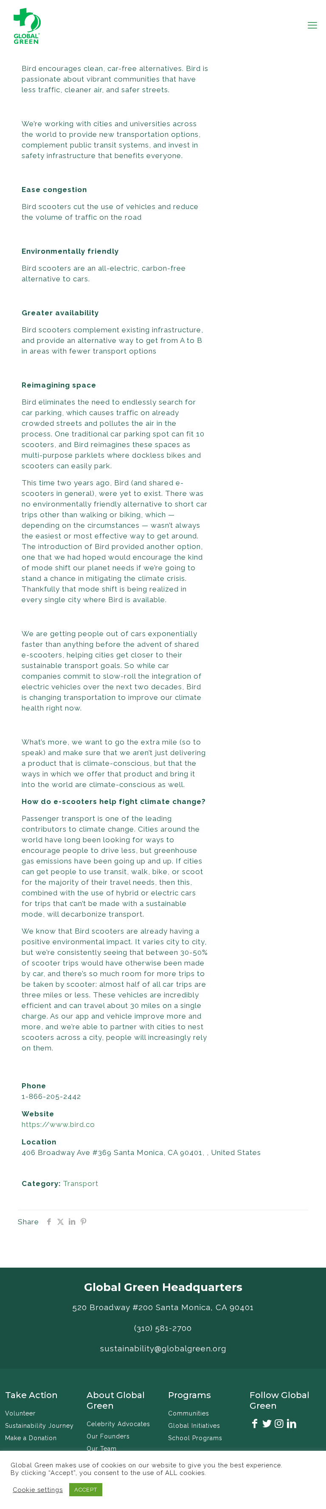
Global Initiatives (194, 1425)
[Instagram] (279, 1424)
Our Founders (108, 1436)
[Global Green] (27, 25)
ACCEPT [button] (85, 1489)
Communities (188, 1413)
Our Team (102, 1448)
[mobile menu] (312, 25)
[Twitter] (267, 1424)
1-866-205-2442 (51, 1096)
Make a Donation (31, 1438)
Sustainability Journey (39, 1425)
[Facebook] (255, 1424)
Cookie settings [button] (38, 1489)
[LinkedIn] (292, 1424)
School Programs (195, 1438)
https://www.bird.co (58, 1124)
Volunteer (20, 1413)
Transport (80, 1183)
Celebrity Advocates (118, 1424)
